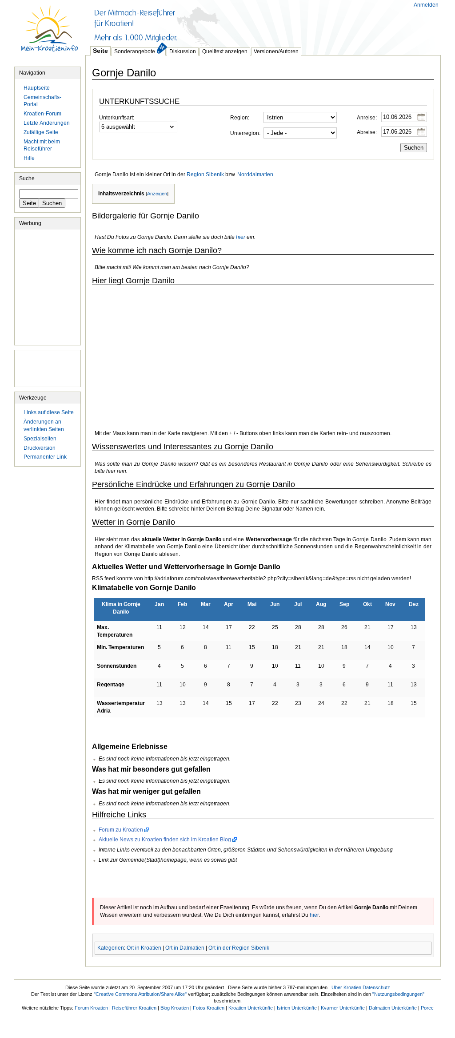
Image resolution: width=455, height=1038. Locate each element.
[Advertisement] (247, 22)
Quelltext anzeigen (224, 51)
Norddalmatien (255, 174)
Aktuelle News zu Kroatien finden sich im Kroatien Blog (165, 839)
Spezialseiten (40, 439)
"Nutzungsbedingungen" (398, 994)
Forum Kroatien (91, 1007)
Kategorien (110, 948)
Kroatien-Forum (42, 114)
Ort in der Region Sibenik (238, 948)
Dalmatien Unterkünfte (393, 1007)
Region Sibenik (205, 174)
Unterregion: (245, 133)
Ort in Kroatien (144, 948)
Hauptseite (49, 33)
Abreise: (367, 132)
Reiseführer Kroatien (134, 1007)
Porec (427, 1007)
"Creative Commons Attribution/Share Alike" (140, 994)
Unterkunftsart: (116, 118)
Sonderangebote (134, 51)
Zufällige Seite (41, 132)
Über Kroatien (346, 987)
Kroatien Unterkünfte (250, 1007)
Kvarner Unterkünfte (343, 1007)
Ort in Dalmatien (184, 948)
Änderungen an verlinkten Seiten (44, 425)
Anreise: (367, 118)
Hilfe (29, 158)
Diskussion (182, 51)
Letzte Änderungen (47, 123)
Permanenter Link (45, 457)
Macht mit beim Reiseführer (42, 145)
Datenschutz (376, 987)
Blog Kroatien (174, 1007)
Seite (100, 50)
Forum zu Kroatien (121, 830)
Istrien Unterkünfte (297, 1007)
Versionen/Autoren (276, 51)
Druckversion (40, 448)
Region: (239, 118)
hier (240, 237)
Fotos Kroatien (208, 1007)
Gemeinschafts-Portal (42, 101)
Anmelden (426, 5)
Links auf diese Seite (49, 412)
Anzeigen (157, 193)
